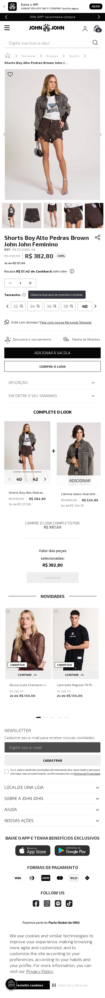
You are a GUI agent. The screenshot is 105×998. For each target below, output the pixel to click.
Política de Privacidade (87, 773)
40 (19, 479)
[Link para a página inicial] (7, 55)
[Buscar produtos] (95, 43)
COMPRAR (25, 674)
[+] (30, 283)
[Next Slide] (99, 17)
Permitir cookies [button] (29, 985)
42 (35, 479)
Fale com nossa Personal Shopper (66, 322)
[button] (70, 985)
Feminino (29, 56)
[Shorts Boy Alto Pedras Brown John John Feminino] (27, 453)
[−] (10, 283)
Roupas (52, 56)
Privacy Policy (39, 971)
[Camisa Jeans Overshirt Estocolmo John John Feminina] (80, 454)
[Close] (4, 6)
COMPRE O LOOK (52, 366)
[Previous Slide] (6, 17)
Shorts (74, 56)
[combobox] (52, 43)
